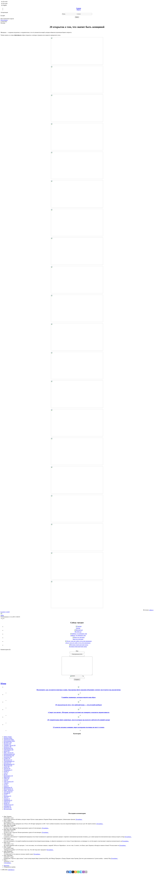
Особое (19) (7, 758)
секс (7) (6, 773)
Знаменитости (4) (8, 804)
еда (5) (5, 794)
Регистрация (4, 20)
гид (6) (6, 784)
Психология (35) (8, 748)
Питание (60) (7, 744)
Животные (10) (8, 765)
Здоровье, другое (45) (10, 745)
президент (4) (7, 807)
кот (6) (5, 774)
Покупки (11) (7, 762)
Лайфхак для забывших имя (78, 635)
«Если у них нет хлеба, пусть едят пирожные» (78, 643)
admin (2, 615)
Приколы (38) (7, 747)
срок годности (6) (8, 781)
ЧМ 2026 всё (78, 631)
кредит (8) (6, 767)
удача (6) (6, 783)
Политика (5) (7, 796)
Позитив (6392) (8, 738)
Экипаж (78, 628)
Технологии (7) (8, 770)
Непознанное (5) (8, 788)
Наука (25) (7, 751)
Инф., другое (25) (8, 752)
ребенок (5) (7, 801)
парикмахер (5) (8, 800)
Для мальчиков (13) (9, 761)
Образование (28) (8, 749)
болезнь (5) (7, 799)
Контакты (6, 865)
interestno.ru (11, 869)
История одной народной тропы (78, 646)
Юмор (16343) (8, 736)
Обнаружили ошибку (10, 867)
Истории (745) (8, 742)
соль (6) (6, 780)
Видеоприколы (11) (9, 764)
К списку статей (5, 612)
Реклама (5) (7, 793)
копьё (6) (6, 786)
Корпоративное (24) (9, 754)
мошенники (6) (8, 787)
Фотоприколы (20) (9, 755)
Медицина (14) (8, 760)
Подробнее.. (78, 819)
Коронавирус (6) (8, 775)
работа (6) (6, 778)
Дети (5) (6, 797)
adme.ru (151, 610)
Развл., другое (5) (8, 790)
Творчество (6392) (9, 739)
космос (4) (6, 803)
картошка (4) (7, 806)
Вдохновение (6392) (9, 741)
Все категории (8, 809)
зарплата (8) (7, 768)
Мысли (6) (7, 777)
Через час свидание (78, 639)
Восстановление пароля (7, 18)
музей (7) (6, 771)
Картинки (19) (8, 757)
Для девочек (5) (8, 791)
